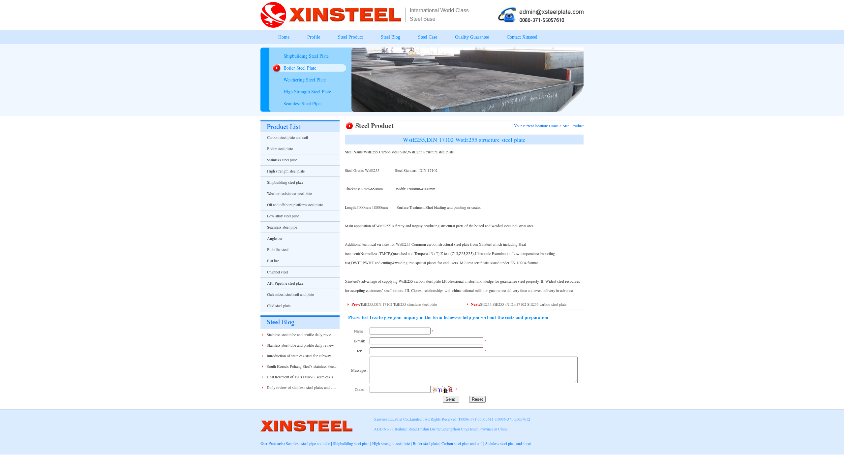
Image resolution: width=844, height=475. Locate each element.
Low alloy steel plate (283, 215)
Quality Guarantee (472, 37)
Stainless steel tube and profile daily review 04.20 (305, 334)
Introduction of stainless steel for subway (299, 355)
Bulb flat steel (277, 249)
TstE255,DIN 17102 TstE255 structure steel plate (398, 304)
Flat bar (273, 260)
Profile (313, 37)
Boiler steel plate (280, 148)
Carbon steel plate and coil (287, 137)
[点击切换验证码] (443, 389)
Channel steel (277, 271)
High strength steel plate (286, 171)
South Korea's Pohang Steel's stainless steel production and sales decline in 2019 (329, 366)
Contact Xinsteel (522, 37)
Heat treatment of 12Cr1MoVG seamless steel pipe (306, 376)
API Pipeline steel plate (285, 283)
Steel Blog (390, 37)
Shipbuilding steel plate (285, 182)
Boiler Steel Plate (300, 68)
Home (283, 37)
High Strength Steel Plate (307, 91)
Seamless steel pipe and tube (308, 443)
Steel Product (350, 37)
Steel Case (427, 37)
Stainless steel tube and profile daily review (300, 345)
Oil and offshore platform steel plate (295, 204)
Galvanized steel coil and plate (290, 294)
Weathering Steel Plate (305, 80)
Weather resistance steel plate (289, 193)
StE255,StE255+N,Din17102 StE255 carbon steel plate (523, 304)
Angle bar (275, 238)
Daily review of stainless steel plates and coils (302, 387)
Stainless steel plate (282, 159)
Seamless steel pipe (282, 227)
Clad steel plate (278, 305)
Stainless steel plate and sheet (508, 443)
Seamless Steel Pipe (302, 103)
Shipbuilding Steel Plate (306, 56)
